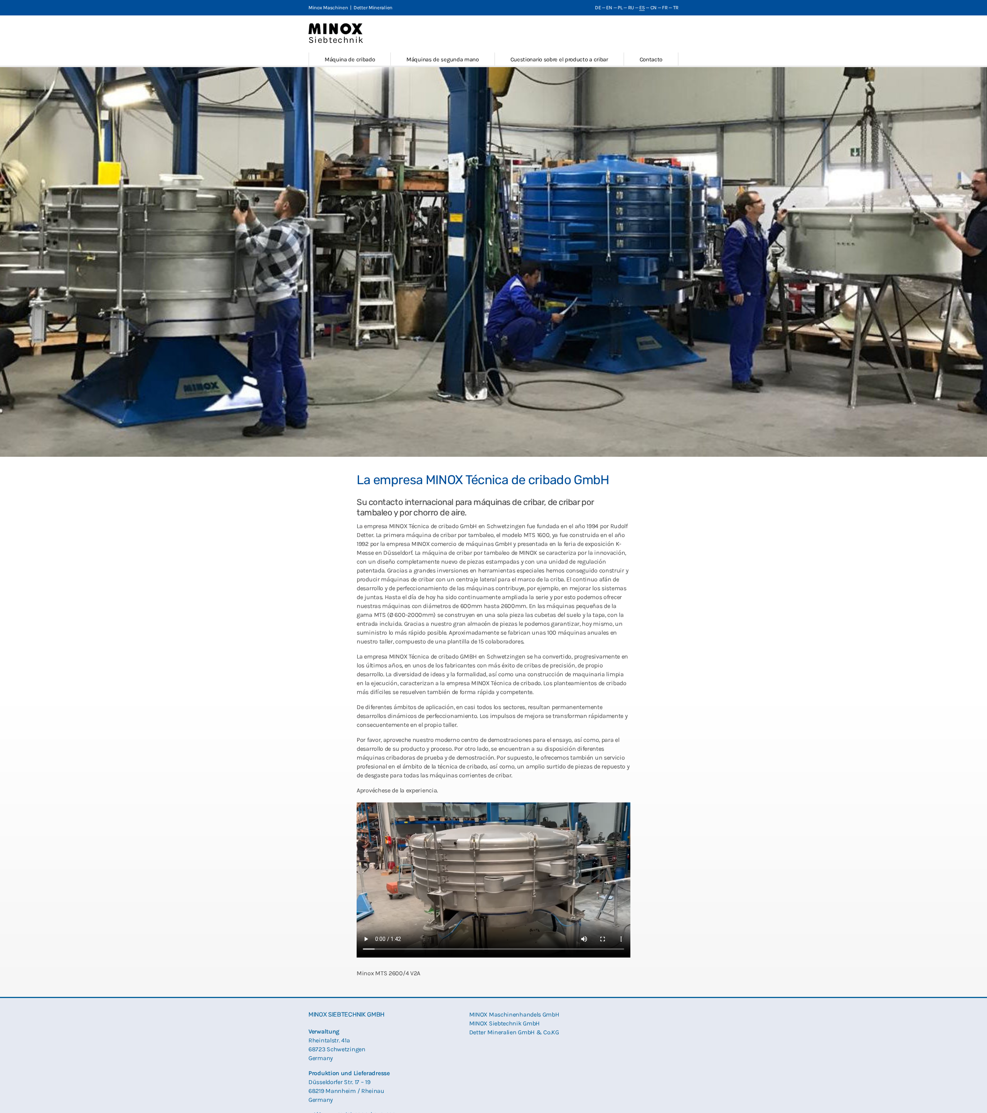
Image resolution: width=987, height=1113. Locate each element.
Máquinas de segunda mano (442, 59)
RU (631, 7)
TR (676, 7)
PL (620, 7)
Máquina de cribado (350, 59)
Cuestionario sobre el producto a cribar (559, 59)
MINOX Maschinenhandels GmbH (514, 1014)
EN (609, 7)
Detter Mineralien (373, 7)
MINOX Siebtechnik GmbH (504, 1023)
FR (664, 7)
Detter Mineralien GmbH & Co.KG (514, 1032)
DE (598, 7)
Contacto (651, 59)
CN (653, 7)
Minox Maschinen (328, 7)
